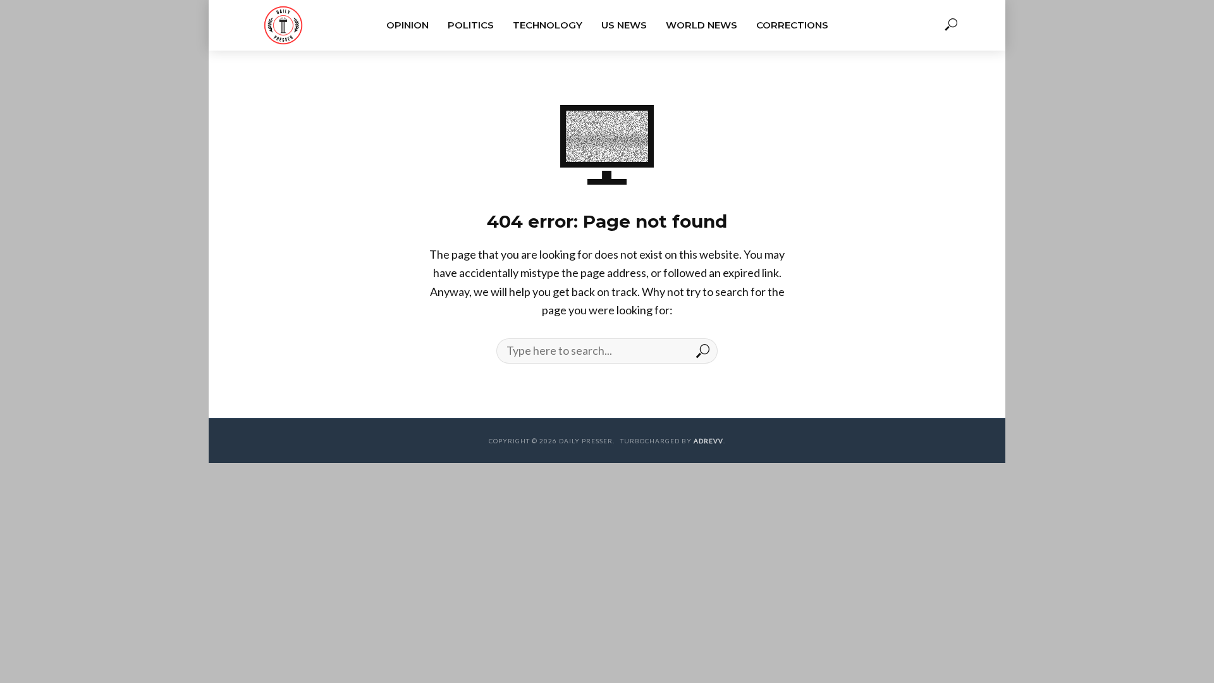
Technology (547, 25)
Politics (471, 25)
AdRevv (708, 441)
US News (624, 25)
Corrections (792, 25)
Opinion (407, 25)
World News (701, 25)
